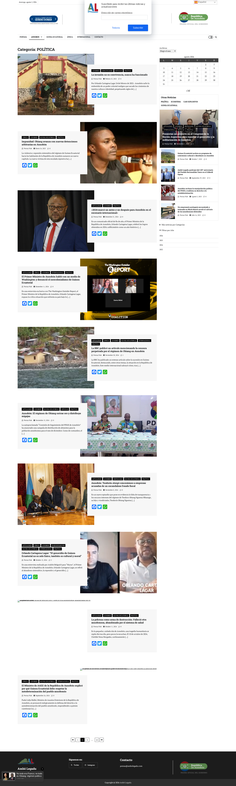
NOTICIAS (118, 71)
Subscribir (138, 28)
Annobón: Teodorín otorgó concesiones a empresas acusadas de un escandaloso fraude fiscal (118, 485)
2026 (161, 236)
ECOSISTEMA (176, 102)
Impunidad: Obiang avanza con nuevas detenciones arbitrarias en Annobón (49, 143)
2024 (161, 245)
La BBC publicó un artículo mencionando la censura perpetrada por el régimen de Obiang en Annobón (119, 350)
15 (97, 740)
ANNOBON (35, 37)
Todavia (116, 28)
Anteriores (73, 740)
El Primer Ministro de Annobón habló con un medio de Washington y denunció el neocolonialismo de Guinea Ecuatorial (51, 279)
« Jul (188, 90)
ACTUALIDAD (96, 206)
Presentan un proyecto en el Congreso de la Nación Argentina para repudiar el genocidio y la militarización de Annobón (188, 136)
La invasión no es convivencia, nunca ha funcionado (119, 74)
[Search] (215, 37)
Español (202, 2)
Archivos (163, 48)
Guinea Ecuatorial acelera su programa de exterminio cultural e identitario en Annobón (196, 154)
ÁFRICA (70, 37)
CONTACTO (99, 37)
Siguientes (102, 740)
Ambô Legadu (125, 782)
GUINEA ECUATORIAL (54, 37)
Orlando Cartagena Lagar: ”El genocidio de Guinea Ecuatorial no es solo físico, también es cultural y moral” (52, 555)
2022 (161, 249)
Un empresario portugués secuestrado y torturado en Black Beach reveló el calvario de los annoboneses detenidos (195, 209)
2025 (161, 240)
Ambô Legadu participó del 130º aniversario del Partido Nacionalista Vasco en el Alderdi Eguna (195, 172)
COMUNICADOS (107, 71)
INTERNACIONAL (83, 37)
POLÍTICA (128, 71)
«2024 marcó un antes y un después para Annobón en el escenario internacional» (121, 211)
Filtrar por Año (168, 230)
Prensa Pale (97, 79)
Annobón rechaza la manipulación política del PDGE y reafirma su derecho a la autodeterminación (195, 190)
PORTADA (23, 37)
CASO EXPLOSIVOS (58, 545)
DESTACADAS (117, 479)
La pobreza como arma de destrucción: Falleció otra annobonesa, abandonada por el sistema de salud (118, 621)
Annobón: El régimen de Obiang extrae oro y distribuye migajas (51, 415)
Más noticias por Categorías (173, 224)
